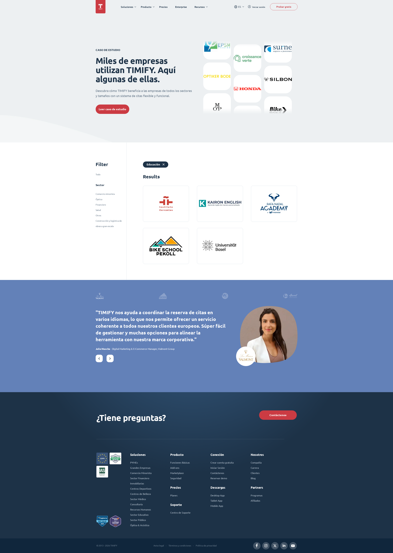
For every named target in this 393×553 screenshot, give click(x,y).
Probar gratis (283, 6)
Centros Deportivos (140, 488)
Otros (98, 215)
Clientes (255, 473)
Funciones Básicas (180, 462)
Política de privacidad (206, 545)
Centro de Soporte (180, 512)
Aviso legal (159, 545)
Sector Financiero (139, 478)
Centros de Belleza (140, 494)
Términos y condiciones (180, 545)
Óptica (99, 199)
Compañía (256, 462)
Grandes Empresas (140, 467)
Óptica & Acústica (139, 525)
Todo (98, 174)
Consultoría (136, 504)
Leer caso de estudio (112, 109)
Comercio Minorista (141, 473)
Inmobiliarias (137, 483)
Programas (257, 495)
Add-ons (174, 467)
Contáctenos (277, 415)
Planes (173, 495)
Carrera (255, 467)
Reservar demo (218, 478)
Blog (253, 478)
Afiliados (255, 500)
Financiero (101, 205)
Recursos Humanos (140, 509)
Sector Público (138, 520)
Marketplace (177, 473)
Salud (98, 210)
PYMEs (134, 462)
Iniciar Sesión (217, 467)
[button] (99, 358)
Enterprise (181, 6)
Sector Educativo (139, 514)
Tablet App (216, 500)
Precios (163, 6)
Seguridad (175, 478)
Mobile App (216, 505)
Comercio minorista (105, 194)
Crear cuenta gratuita (222, 462)
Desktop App (217, 495)
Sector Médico (138, 499)
